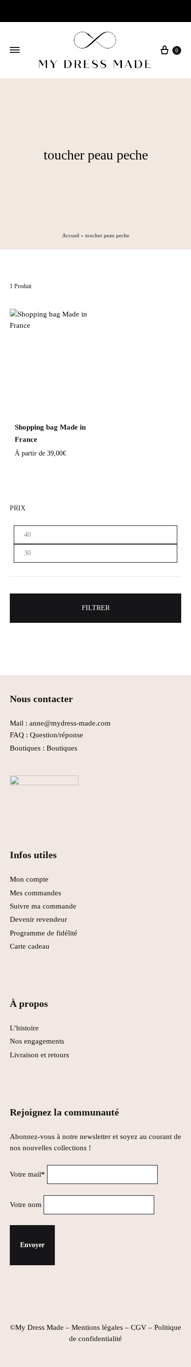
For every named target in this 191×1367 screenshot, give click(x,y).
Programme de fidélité (43, 933)
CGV (138, 1327)
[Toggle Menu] (15, 50)
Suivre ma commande (43, 906)
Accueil (70, 235)
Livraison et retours (39, 1055)
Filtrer (96, 608)
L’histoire (25, 1028)
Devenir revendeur (38, 919)
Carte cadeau (29, 946)
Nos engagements (37, 1041)
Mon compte (29, 879)
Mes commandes (35, 893)
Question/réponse (56, 735)
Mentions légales (97, 1327)
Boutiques (62, 748)
